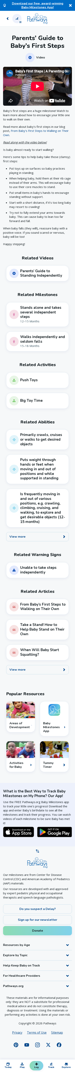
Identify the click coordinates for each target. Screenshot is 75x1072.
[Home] (37, 18)
